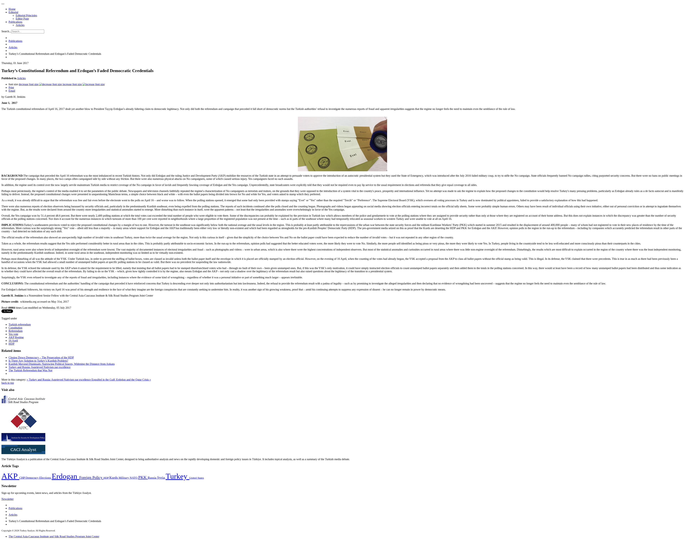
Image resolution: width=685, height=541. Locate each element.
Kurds (114, 477)
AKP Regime (16, 337)
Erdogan (65, 476)
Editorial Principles (26, 15)
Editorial (13, 12)
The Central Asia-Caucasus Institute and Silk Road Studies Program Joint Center (54, 536)
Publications (15, 21)
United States (196, 477)
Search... (6, 31)
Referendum (15, 330)
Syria (161, 477)
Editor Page (22, 18)
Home (12, 9)
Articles (20, 25)
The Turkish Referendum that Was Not (30, 370)
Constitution (15, 327)
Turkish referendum (20, 324)
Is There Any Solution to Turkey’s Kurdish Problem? (38, 360)
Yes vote (13, 334)
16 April (13, 340)
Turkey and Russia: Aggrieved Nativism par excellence (39, 367)
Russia (152, 477)
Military (124, 477)
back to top (7, 382)
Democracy (32, 477)
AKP (10, 476)
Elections (45, 477)
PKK (143, 477)
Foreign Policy (91, 477)
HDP (11, 343)
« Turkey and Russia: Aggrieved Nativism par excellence (59, 379)
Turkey (177, 476)
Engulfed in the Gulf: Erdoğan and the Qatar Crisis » (121, 379)
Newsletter (7, 498)
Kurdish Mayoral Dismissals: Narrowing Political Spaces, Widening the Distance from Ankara (62, 363)
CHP (22, 477)
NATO (134, 477)
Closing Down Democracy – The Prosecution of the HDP (41, 357)
